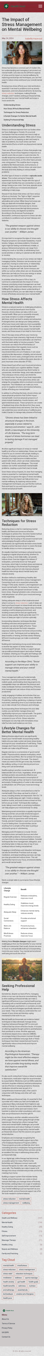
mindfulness (22, 1265)
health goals (33, 1282)
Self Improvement (9, 1236)
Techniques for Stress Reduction (16, 112)
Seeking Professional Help (14, 120)
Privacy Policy (7, 1328)
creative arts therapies (25, 1294)
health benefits (9, 1286)
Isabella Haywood (33, 38)
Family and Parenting (10, 1254)
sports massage (31, 1278)
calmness (22, 1286)
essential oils (23, 1290)
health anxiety (8, 1282)
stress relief (7, 1274)
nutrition (32, 1286)
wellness (18, 1278)
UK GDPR (5, 1332)
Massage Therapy (9, 1240)
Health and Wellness (9, 1218)
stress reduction (8, 93)
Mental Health (7, 1222)
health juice (7, 1298)
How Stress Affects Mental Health (17, 109)
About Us (5, 1319)
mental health (24, 1199)
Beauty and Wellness (10, 1249)
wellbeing (26, 1203)
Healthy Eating (7, 1227)
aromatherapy (8, 1290)
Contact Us (6, 1337)
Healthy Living (7, 1245)
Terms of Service (8, 1324)
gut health (21, 1282)
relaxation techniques (24, 1274)
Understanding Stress (12, 105)
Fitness (4, 1231)
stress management (11, 1203)
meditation (7, 1278)
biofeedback (8, 1294)
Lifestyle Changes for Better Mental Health (20, 116)
